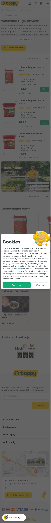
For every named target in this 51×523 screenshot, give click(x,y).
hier (19, 268)
